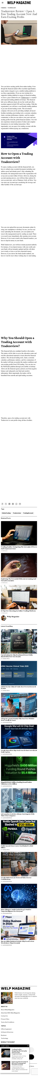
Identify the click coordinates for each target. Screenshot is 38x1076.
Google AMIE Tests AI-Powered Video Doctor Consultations (16, 878)
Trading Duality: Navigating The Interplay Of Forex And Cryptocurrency (19, 547)
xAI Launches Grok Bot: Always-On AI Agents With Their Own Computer (17, 814)
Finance (3, 7)
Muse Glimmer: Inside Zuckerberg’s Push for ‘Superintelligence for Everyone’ (16, 910)
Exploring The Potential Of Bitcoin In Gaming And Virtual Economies (18, 579)
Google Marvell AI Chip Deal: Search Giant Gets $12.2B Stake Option (19, 751)
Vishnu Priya (6, 658)
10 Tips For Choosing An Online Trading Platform (18, 611)
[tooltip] (2, 504)
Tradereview (25, 97)
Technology (12, 7)
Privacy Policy (5, 1019)
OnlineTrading (6, 513)
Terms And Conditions (7, 1022)
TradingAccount (28, 513)
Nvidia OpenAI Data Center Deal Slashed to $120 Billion (17, 846)
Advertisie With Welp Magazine (10, 1013)
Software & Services (7, 1032)
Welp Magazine (13, 617)
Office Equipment (6, 1029)
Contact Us (4, 1016)
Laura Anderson (7, 722)
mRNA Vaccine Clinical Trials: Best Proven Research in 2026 (18, 687)
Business (4, 1035)
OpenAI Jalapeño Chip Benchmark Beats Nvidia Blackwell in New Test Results (17, 655)
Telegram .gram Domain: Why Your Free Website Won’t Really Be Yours (17, 719)
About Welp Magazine (7, 1009)
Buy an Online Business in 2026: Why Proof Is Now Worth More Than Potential (17, 942)
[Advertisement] (19, 65)
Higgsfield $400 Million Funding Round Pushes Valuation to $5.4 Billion (16, 783)
